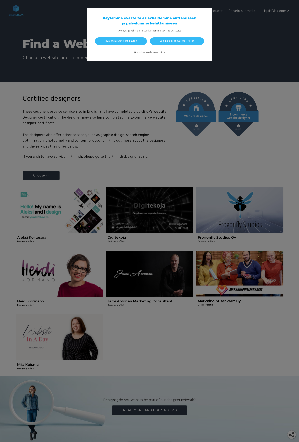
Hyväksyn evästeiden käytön (121, 41)
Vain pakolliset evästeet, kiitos (177, 41)
